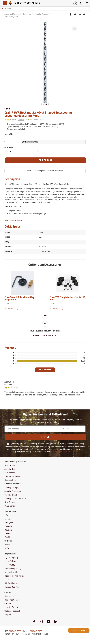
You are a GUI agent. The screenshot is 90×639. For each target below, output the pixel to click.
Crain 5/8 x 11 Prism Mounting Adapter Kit (19, 298)
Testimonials (9, 473)
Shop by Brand (10, 495)
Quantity (9, 147)
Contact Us (9, 596)
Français (8, 526)
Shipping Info (9, 469)
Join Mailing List (11, 572)
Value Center (9, 506)
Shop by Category (11, 487)
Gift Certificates (11, 583)
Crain (7, 109)
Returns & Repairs (12, 476)
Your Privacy (9, 565)
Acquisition (9, 614)
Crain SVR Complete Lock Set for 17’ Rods (67, 298)
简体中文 (8, 541)
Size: (7, 142)
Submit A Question (43, 336)
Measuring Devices (41, 14)
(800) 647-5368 (15, 631)
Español (7, 519)
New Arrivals (9, 502)
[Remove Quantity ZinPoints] (6, 151)
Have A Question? (14, 220)
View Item (10, 309)
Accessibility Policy (12, 568)
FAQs (6, 579)
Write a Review (45, 370)
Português (8, 522)
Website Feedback (12, 611)
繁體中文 (8, 544)
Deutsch (8, 530)
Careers (7, 603)
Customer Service (12, 600)
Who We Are (9, 465)
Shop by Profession (12, 491)
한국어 (7, 548)
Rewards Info (10, 480)
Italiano (7, 533)
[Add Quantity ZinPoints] (38, 151)
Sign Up (45, 437)
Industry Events (11, 607)
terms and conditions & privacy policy (63, 451)
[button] (45, 315)
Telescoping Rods (11, 17)
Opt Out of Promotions (14, 576)
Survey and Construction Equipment (17, 14)
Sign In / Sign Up (11, 557)
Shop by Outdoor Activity (15, 498)
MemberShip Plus (11, 587)
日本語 (7, 537)
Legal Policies (10, 561)
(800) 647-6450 (36, 631)
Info (6, 515)
